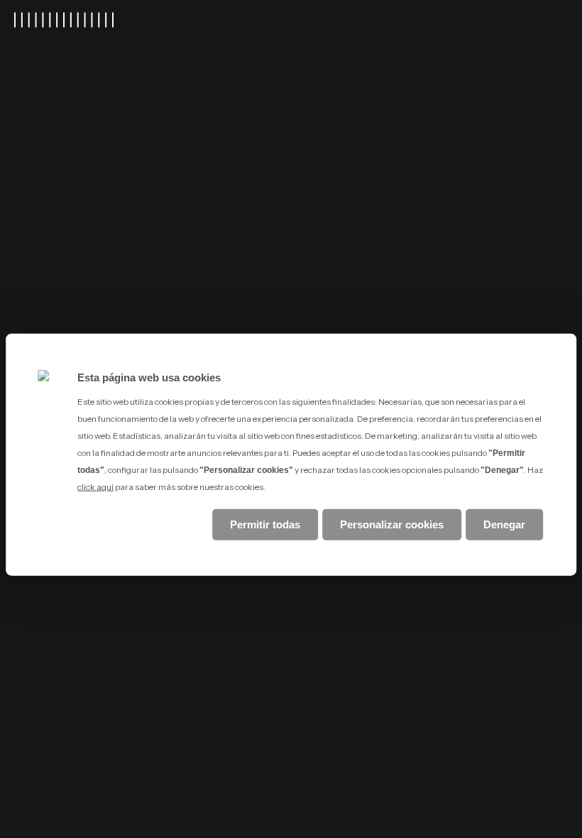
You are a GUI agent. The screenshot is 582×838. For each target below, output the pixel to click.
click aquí (95, 486)
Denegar (504, 524)
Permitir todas (265, 524)
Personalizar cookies (392, 524)
